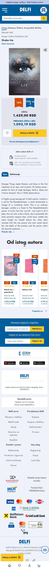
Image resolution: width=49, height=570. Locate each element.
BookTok (13, 440)
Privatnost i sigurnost (13, 455)
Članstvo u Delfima (13, 417)
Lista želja (35, 460)
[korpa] (14, 282)
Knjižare (35, 417)
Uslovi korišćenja (13, 460)
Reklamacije (13, 450)
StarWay (38, 28)
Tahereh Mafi (7, 32)
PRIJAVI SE (37, 341)
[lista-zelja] (7, 282)
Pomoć (14, 465)
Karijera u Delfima (36, 422)
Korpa (35, 455)
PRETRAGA (37, 329)
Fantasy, (5, 28)
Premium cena (22, 121)
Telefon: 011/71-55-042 (24, 402)
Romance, (12, 28)
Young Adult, (29, 28)
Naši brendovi (35, 427)
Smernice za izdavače (13, 433)
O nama (35, 432)
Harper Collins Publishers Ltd (15, 36)
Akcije (13, 427)
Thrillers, (20, 28)
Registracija (35, 450)
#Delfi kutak (13, 422)
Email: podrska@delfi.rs (24, 405)
